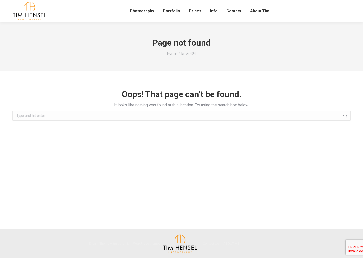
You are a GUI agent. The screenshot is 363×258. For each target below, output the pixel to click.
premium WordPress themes (140, 243)
